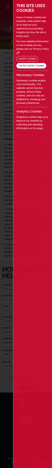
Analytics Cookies (29, 111)
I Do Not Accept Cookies (31, 66)
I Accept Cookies (27, 59)
